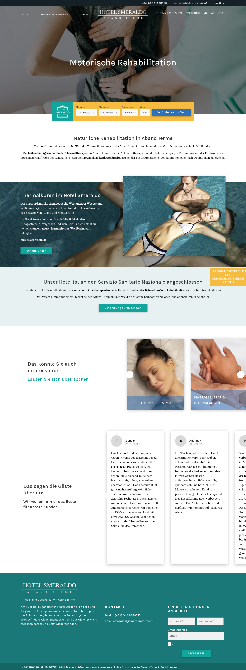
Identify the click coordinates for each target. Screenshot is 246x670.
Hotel (25, 14)
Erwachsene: (128, 107)
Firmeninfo (71, 667)
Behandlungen (36, 250)
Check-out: (104, 107)
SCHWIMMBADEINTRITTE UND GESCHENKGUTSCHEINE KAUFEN (229, 277)
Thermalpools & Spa (169, 13)
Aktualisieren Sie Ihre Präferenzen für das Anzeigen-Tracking (130, 667)
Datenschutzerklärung (88, 667)
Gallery (85, 14)
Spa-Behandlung (196, 13)
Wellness (217, 13)
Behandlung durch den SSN (123, 307)
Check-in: (80, 107)
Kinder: (143, 107)
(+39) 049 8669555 (157, 3)
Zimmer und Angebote (54, 14)
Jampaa (173, 667)
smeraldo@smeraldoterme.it (193, 3)
